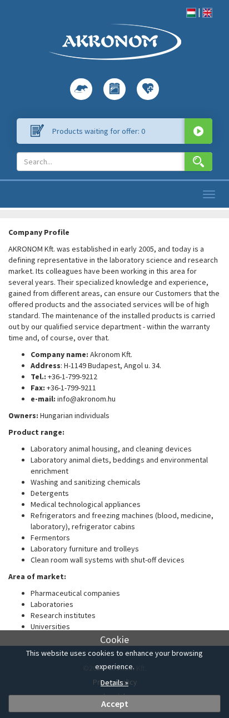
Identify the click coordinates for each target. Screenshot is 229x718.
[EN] (207, 11)
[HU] (191, 11)
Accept (114, 703)
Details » (114, 682)
